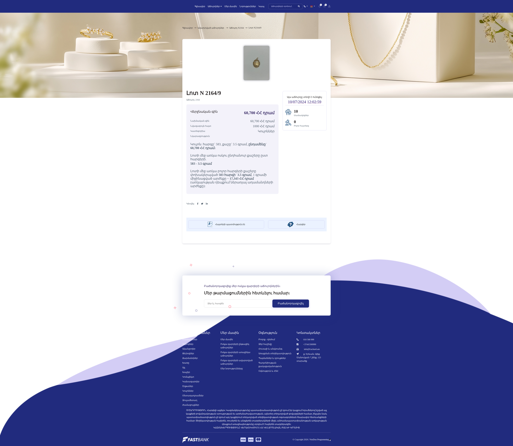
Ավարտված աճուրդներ (211, 28)
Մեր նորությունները (231, 368)
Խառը (185, 363)
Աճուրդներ (214, 6)
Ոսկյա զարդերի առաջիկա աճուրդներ (235, 354)
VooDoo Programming (319, 439)
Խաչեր (186, 372)
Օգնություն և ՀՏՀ (268, 371)
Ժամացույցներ (190, 405)
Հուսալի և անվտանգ (270, 349)
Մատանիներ (189, 339)
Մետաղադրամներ (192, 395)
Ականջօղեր (188, 349)
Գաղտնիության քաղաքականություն (270, 364)
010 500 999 (308, 339)
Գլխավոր (200, 6)
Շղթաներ (187, 386)
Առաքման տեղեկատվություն (275, 353)
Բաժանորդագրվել (291, 303)
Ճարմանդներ (190, 358)
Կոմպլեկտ (188, 377)
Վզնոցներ (187, 344)
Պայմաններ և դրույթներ (272, 358)
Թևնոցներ (188, 353)
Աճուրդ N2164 (236, 28)
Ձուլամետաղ (189, 400)
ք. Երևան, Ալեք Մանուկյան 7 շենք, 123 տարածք (309, 357)
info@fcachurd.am (312, 349)
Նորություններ (248, 6)
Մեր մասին (230, 6)
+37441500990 (309, 344)
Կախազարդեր (190, 381)
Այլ (183, 367)
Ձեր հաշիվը (265, 344)
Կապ (261, 6)
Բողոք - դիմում (267, 339)
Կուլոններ (187, 391)
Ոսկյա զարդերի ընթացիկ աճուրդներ (234, 346)
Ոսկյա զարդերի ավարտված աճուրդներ (236, 362)
